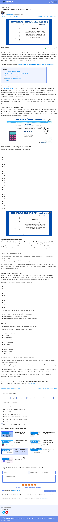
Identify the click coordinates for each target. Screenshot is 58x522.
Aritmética (50, 398)
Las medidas (42, 398)
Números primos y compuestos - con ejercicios (48, 442)
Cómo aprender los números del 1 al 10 (19, 433)
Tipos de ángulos (7, 407)
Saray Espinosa (10, 14)
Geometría (7, 398)
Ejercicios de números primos (13, 78)
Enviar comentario (50, 491)
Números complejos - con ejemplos (20, 459)
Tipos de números (18, 5)
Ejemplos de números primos (13, 76)
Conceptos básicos (10, 5)
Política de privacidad (51, 518)
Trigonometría (21, 398)
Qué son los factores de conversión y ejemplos (15, 419)
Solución (7, 80)
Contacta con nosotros (29, 518)
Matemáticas (3, 5)
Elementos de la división (9, 412)
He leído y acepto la (12, 490)
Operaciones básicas (32, 398)
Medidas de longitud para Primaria (11, 414)
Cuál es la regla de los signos (10, 422)
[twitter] (3, 512)
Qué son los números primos (12, 72)
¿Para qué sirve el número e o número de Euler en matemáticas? (36, 64)
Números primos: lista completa (20, 441)
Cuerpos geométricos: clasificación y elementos (15, 417)
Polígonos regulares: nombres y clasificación (14, 409)
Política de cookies (6, 520)
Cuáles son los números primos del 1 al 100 (16, 74)
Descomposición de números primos (48, 450)
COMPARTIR (51, 3)
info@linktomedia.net (43, 498)
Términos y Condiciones (40, 518)
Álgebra (14, 398)
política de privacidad (16, 490)
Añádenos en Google (51, 48)
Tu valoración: (19, 487)
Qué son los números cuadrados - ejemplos (49, 433)
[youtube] (6, 512)
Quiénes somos (21, 518)
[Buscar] (56, 2)
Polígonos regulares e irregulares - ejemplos (14, 424)
